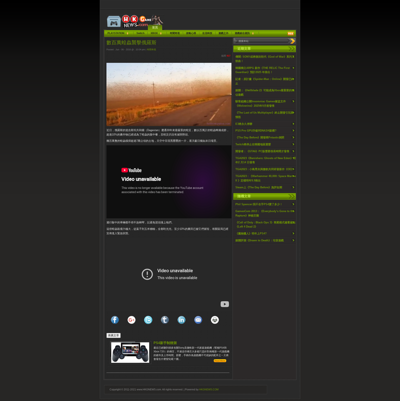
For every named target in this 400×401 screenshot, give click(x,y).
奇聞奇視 (175, 33)
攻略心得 (191, 33)
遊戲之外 (224, 33)
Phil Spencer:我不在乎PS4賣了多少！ (258, 204)
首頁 (155, 27)
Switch (140, 33)
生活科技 (207, 33)
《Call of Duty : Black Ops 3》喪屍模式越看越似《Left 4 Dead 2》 (265, 224)
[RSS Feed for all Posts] (290, 33)
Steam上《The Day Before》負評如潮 (258, 187)
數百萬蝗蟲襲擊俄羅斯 (131, 42)
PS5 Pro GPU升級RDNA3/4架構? (255, 130)
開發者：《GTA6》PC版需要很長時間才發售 (262, 151)
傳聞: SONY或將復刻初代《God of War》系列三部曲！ (265, 59)
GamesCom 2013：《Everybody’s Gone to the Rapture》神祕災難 (264, 213)
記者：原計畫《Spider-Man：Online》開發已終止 (264, 81)
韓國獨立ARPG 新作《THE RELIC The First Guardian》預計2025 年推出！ (262, 70)
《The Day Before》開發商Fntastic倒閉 (259, 137)
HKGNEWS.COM (209, 389)
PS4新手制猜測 (165, 343)
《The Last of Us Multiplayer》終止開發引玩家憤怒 (264, 115)
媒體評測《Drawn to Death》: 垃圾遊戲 (259, 240)
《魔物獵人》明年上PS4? (251, 233)
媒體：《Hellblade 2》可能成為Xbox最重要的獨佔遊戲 (264, 92)
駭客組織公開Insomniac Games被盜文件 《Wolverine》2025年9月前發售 (260, 103)
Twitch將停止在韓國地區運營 (253, 144)
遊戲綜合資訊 (242, 33)
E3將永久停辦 (243, 123)
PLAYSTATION (116, 33)
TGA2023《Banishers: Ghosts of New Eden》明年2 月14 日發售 (265, 160)
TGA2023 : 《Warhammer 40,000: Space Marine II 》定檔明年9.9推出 (265, 178)
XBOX (154, 33)
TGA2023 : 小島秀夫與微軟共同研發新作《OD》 (264, 169)
